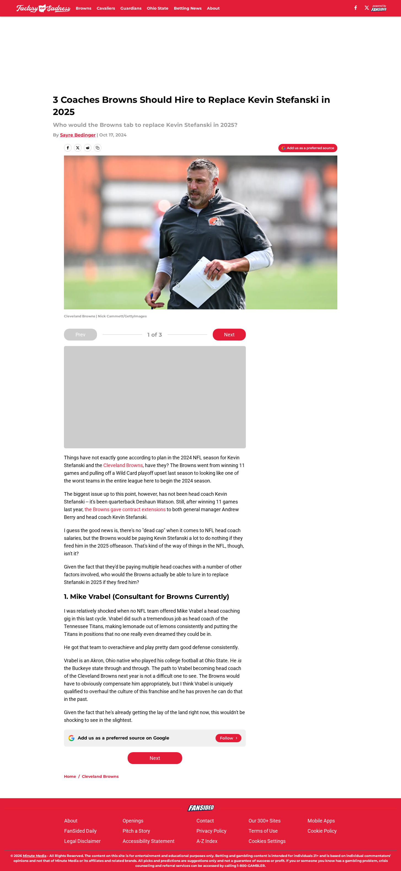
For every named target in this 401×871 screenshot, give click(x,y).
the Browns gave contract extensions (125, 509)
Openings (133, 821)
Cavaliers (106, 8)
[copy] (97, 148)
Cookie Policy (322, 831)
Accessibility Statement (148, 841)
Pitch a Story (136, 831)
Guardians (130, 8)
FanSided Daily (80, 831)
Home (70, 776)
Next (229, 334)
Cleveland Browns (123, 465)
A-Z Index (207, 841)
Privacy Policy (212, 831)
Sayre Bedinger (78, 135)
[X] (367, 8)
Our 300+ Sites (265, 821)
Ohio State (157, 8)
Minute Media (34, 856)
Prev (80, 334)
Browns (83, 8)
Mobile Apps (321, 821)
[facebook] (355, 8)
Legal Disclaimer (82, 841)
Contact (205, 821)
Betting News (187, 8)
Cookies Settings (267, 841)
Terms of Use (263, 831)
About (213, 8)
